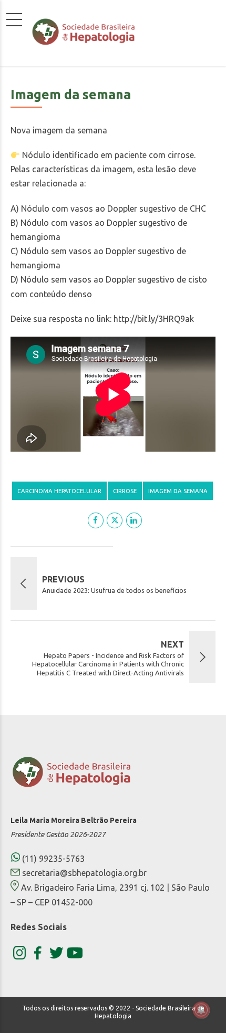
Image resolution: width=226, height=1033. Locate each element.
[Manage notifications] (201, 1009)
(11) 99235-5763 (52, 858)
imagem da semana (178, 490)
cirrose (125, 490)
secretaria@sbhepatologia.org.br (84, 873)
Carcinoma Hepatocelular (59, 490)
